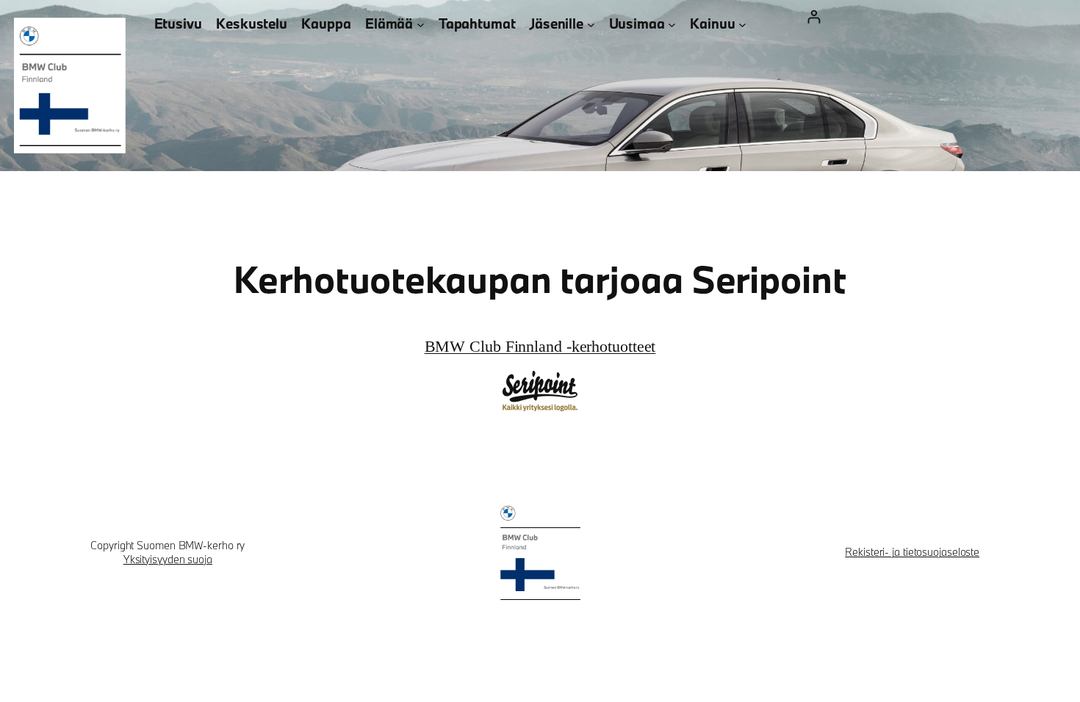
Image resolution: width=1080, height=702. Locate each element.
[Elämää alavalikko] (421, 24)
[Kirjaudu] (813, 16)
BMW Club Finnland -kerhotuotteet (540, 345)
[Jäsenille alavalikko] (591, 24)
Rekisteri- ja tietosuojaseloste (912, 552)
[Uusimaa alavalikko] (672, 24)
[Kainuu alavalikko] (742, 24)
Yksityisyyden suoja (167, 559)
